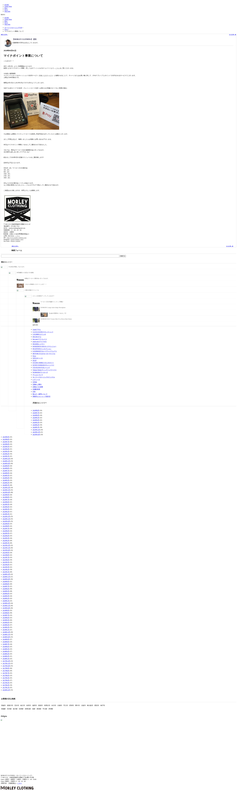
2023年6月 (6, 502)
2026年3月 (36, 422)
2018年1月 (6, 658)
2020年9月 (6, 581)
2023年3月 (6, 509)
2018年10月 (6, 637)
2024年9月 (6, 466)
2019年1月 (6, 629)
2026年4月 (36, 420)
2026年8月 (36, 410)
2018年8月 (6, 642)
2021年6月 (6, 560)
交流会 (35, 382)
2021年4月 (6, 564)
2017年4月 (6, 680)
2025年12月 (36, 429)
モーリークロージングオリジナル (44, 377)
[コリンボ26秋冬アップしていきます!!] (28, 296)
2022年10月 (6, 521)
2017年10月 (6, 666)
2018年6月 (6, 646)
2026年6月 (36, 415)
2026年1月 (36, 427)
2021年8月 (6, 555)
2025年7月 (6, 442)
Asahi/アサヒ (37, 329)
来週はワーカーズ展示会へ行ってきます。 (37, 278)
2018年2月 (6, 656)
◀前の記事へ (4, 34)
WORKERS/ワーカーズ (40, 372)
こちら (57, 68)
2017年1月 (6, 687)
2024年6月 (6, 473)
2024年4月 (6, 478)
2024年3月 (6, 480)
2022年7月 (6, 528)
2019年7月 (6, 615)
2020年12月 (6, 574)
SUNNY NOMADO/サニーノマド (43, 365)
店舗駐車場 (36, 389)
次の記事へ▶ (232, 34)
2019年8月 (6, 613)
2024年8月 (6, 468)
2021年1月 (6, 572)
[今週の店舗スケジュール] (20, 291)
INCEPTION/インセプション (42, 349)
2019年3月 (6, 625)
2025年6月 (6, 444)
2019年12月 (6, 603)
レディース (36, 379)
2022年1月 (6, 543)
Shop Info (7, 11)
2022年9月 (6, 523)
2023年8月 (6, 497)
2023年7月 (6, 499)
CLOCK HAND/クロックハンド (43, 332)
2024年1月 (6, 485)
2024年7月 (6, 470)
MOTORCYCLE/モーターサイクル (44, 353)
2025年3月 (6, 451)
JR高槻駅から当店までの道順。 (26, 272)
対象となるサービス (45, 75)
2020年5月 (6, 591)
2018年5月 (6, 649)
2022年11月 (6, 519)
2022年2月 (6, 540)
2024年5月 (6, 475)
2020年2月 (6, 598)
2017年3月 (6, 682)
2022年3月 (6, 538)
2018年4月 (6, 651)
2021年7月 (6, 557)
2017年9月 (6, 668)
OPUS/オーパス (38, 358)
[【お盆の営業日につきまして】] (44, 316)
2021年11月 (6, 548)
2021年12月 (6, 545)
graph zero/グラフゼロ (40, 341)
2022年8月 (6, 526)
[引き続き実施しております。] (4, 267)
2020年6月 (6, 589)
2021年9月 (6, 552)
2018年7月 (6, 644)
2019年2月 (6, 627)
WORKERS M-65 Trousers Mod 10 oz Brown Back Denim (56, 319)
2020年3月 (6, 596)
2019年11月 (6, 605)
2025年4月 (6, 449)
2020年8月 (6, 584)
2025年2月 (6, 454)
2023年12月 (6, 487)
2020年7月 (6, 586)
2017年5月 (6, 678)
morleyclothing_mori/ (17, 239)
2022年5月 (6, 533)
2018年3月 (6, 654)
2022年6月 (6, 531)
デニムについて (38, 375)
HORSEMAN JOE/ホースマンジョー (44, 346)
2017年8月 (6, 670)
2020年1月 (6, 601)
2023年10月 (6, 492)
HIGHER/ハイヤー (39, 344)
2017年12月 (6, 661)
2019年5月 (6, 620)
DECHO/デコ (37, 337)
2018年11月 (6, 634)
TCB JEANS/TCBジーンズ (41, 367)
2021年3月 (6, 567)
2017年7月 (6, 673)
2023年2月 (6, 511)
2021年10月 (6, 550)
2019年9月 (6, 610)
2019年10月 (6, 608)
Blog (5, 8)
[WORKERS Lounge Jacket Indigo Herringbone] (36, 310)
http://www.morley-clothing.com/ (16, 238)
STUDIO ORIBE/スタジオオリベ (43, 362)
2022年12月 (6, 516)
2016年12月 (6, 690)
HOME (6, 5)
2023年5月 (6, 504)
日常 (34, 391)
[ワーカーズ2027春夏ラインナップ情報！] (36, 305)
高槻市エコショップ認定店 (41, 396)
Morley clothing (15, 241)
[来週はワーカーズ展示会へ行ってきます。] (20, 281)
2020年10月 (6, 579)
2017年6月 (6, 675)
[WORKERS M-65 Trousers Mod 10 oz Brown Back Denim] (36, 322)
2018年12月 (6, 632)
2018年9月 (6, 639)
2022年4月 (6, 536)
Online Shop (8, 6)
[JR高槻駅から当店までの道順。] (12, 273)
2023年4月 (6, 507)
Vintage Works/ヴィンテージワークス (44, 370)
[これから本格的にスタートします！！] (20, 287)
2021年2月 (6, 569)
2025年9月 (6, 437)
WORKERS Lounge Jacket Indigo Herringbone (53, 307)
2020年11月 (6, 576)
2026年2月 (36, 425)
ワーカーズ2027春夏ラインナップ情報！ (52, 301)
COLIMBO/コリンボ (39, 334)
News (6, 10)
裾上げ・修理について (40, 394)
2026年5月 (36, 417)
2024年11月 (6, 461)
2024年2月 (6, 482)
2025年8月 (6, 439)
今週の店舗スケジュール (32, 290)
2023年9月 (6, 495)
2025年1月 (6, 456)
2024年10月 (6, 463)
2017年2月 (6, 685)
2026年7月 (36, 413)
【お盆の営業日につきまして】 (58, 313)
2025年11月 (36, 432)
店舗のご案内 (37, 384)
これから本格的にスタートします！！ (36, 284)
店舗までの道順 (38, 387)
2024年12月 (6, 458)
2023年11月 (6, 490)
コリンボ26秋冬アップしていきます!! (43, 296)
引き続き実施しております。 (17, 266)
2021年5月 (6, 562)
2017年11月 (6, 663)
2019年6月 (6, 617)
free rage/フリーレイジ (40, 339)
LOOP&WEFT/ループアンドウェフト (45, 351)
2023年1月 (6, 514)
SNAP (34, 360)
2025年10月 (36, 434)
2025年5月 (6, 446)
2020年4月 (6, 593)
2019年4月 (6, 622)
